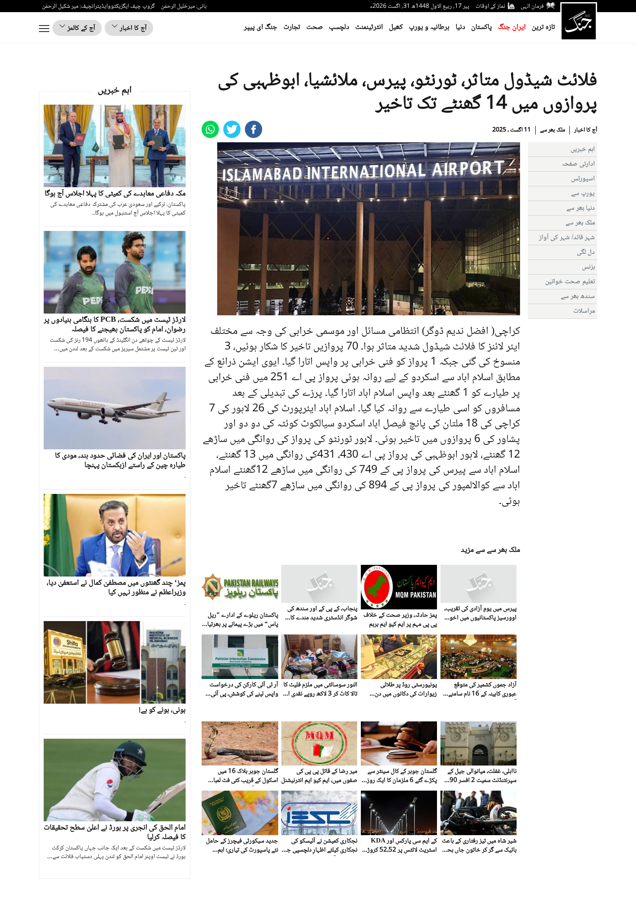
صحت (314, 27)
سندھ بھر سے (578, 296)
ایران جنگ (512, 27)
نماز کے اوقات (490, 6)
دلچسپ (339, 27)
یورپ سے (583, 193)
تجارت (291, 27)
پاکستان (481, 27)
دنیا (460, 27)
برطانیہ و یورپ (429, 27)
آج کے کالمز (80, 28)
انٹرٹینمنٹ (369, 27)
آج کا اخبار (132, 28)
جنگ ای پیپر (260, 27)
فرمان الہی (532, 6)
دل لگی (586, 252)
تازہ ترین (543, 27)
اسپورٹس (583, 179)
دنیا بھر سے (580, 208)
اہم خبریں (583, 149)
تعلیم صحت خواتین (570, 282)
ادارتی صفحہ (578, 164)
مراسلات (584, 311)
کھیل (396, 27)
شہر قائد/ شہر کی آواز (567, 237)
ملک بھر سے (552, 130)
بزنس (588, 267)
